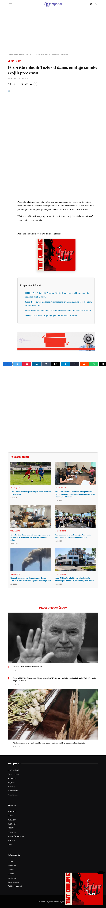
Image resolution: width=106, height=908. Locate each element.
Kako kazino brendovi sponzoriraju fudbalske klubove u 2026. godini (30, 492)
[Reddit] (10, 197)
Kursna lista (12, 778)
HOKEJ (10, 828)
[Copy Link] (26, 84)
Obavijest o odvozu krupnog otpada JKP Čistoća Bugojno (51, 315)
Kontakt (11, 869)
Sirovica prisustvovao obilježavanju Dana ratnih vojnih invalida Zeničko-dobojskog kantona (72, 536)
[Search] (91, 4)
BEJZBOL (12, 840)
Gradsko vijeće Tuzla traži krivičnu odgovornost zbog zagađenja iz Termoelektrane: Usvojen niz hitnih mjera (30, 537)
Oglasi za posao (13, 774)
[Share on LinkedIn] (30, 84)
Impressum (12, 865)
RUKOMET (12, 824)
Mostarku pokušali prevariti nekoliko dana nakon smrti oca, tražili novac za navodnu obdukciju (49, 743)
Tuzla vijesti (15, 488)
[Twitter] (10, 167)
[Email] (10, 179)
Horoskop (11, 786)
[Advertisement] (53, 31)
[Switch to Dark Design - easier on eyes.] (95, 4)
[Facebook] (10, 161)
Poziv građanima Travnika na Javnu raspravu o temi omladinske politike (58, 310)
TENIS (10, 815)
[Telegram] (10, 202)
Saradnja (11, 873)
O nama (10, 861)
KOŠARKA (12, 820)
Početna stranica (14, 54)
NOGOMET (12, 811)
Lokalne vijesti (14, 61)
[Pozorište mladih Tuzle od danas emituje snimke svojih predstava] (53, 119)
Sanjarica (11, 782)
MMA (10, 844)
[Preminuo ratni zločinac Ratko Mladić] (53, 638)
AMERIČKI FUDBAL (16, 836)
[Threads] (10, 214)
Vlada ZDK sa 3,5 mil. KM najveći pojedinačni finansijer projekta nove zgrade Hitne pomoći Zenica (74, 579)
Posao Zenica (12, 795)
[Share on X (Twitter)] (22, 84)
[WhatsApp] (10, 208)
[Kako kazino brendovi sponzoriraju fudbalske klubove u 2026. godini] (30, 473)
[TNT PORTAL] (53, 4)
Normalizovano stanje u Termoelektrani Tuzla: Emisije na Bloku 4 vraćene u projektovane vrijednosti (30, 579)
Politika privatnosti (15, 886)
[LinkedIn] (10, 191)
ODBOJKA (12, 832)
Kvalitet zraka (13, 790)
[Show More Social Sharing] (35, 84)
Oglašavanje (12, 878)
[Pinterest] (10, 173)
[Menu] (10, 4)
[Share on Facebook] (18, 84)
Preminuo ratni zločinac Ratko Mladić (27, 666)
